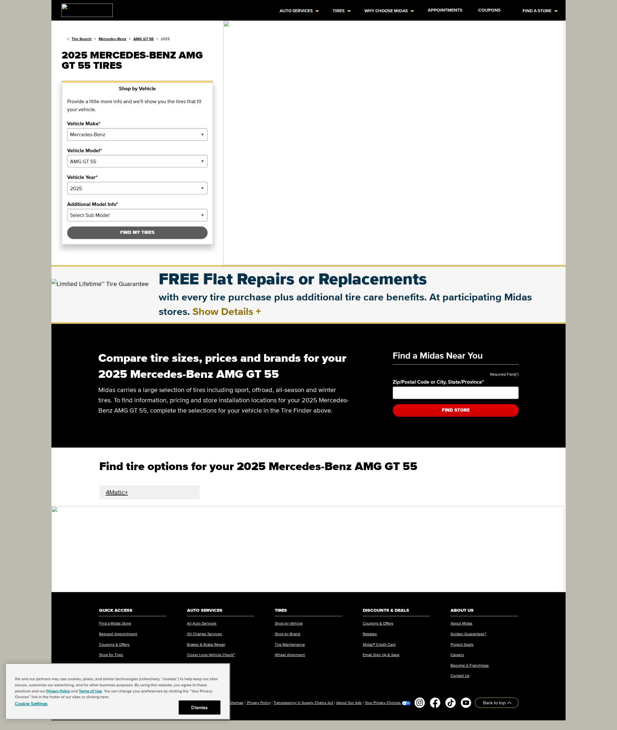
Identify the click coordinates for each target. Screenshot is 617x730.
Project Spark (462, 644)
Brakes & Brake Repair (206, 644)
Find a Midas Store (115, 623)
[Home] (63, 39)
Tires (338, 10)
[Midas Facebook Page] (435, 703)
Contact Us (460, 675)
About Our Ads (349, 702)
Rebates (370, 634)
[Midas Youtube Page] (466, 703)
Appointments (445, 10)
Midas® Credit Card (379, 644)
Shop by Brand (287, 634)
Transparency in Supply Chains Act (303, 702)
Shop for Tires (111, 655)
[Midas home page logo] (84, 8)
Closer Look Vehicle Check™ (211, 655)
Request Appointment (118, 634)
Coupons (489, 10)
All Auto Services (202, 623)
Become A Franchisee (470, 665)
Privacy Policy (258, 702)
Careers (457, 655)
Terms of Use (90, 691)
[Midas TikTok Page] (450, 703)
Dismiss (199, 707)
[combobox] (137, 134)
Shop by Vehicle (289, 623)
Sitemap (236, 702)
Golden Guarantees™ (468, 634)
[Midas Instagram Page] (420, 703)
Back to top (495, 702)
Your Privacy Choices (383, 703)
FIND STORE (456, 410)
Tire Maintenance (290, 644)
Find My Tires (137, 232)
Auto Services (296, 10)
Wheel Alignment (290, 655)
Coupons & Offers (114, 644)
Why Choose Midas (386, 10)
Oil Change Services (204, 634)
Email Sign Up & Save (381, 655)
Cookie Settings (31, 703)
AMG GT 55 (143, 39)
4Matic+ (117, 492)
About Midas (461, 623)
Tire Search (82, 39)
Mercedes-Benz (112, 39)
